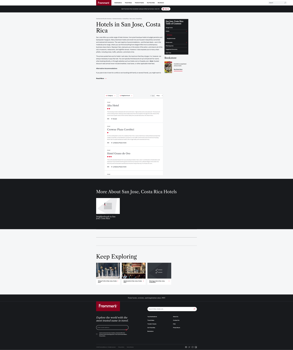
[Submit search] (285, 3)
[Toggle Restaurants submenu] (186, 42)
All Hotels (169, 35)
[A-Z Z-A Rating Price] (156, 96)
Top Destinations (152, 316)
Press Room (176, 327)
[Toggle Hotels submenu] (186, 31)
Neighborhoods (171, 38)
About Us (175, 316)
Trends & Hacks (139, 2)
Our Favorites (151, 2)
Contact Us (176, 320)
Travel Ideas (128, 2)
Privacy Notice (121, 347)
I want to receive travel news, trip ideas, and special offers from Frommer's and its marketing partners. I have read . (113, 334)
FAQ (174, 324)
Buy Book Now (178, 69)
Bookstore (161, 2)
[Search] (195, 309)
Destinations (118, 2)
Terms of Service (130, 347)
